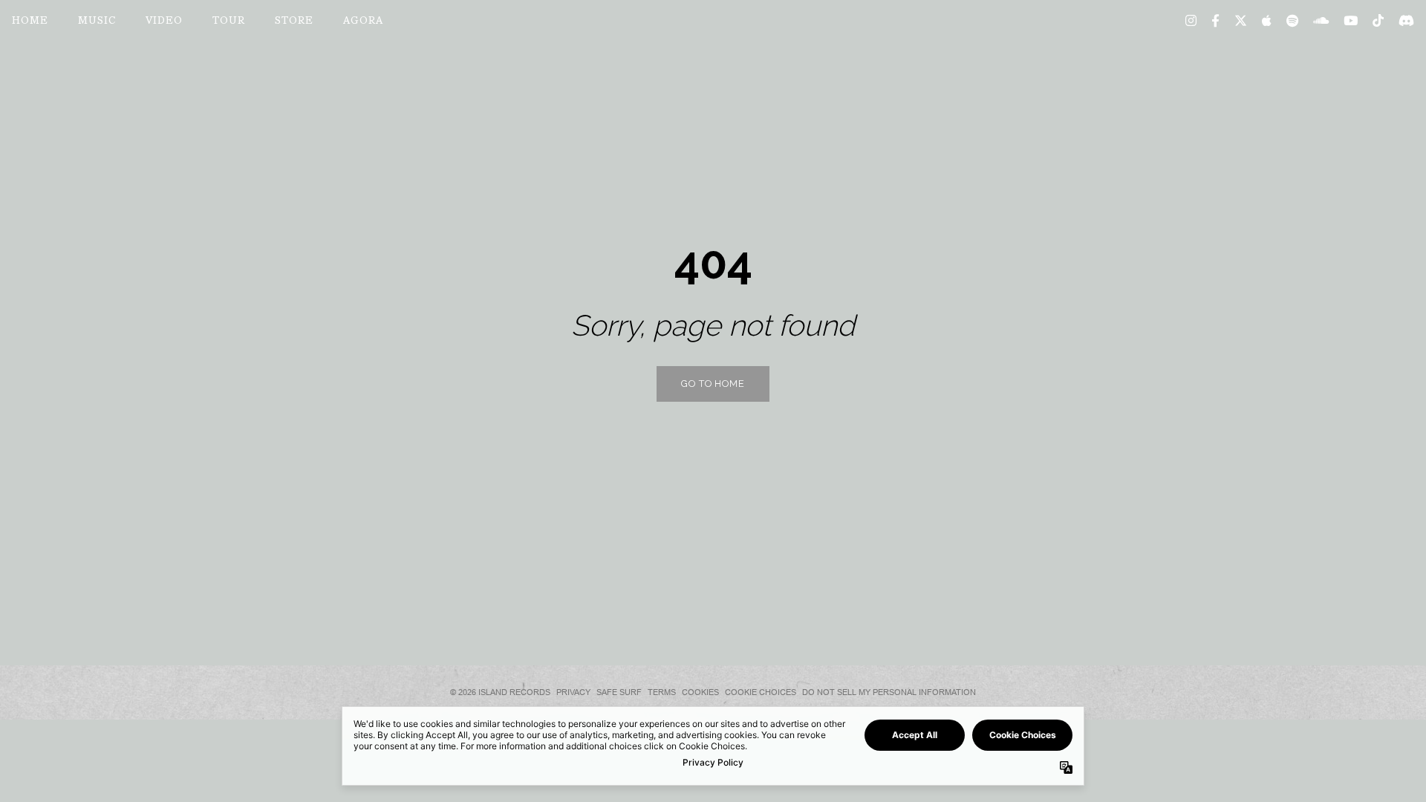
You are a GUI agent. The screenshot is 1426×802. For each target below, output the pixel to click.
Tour (228, 21)
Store (294, 21)
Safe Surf (619, 692)
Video (164, 21)
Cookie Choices (760, 692)
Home (30, 21)
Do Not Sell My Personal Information (889, 692)
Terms (662, 692)
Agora (363, 21)
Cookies (700, 692)
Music (97, 21)
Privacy (573, 692)
